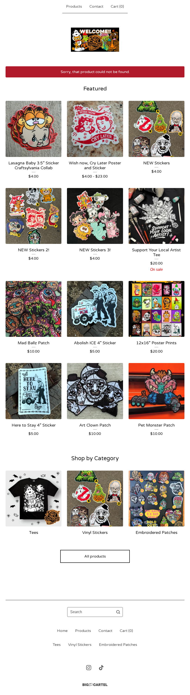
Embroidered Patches (118, 644)
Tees (57, 644)
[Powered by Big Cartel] (95, 684)
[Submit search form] (118, 612)
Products (74, 6)
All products (95, 556)
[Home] (95, 40)
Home (62, 630)
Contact (96, 6)
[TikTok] (101, 667)
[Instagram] (88, 667)
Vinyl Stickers (80, 644)
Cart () (117, 6)
